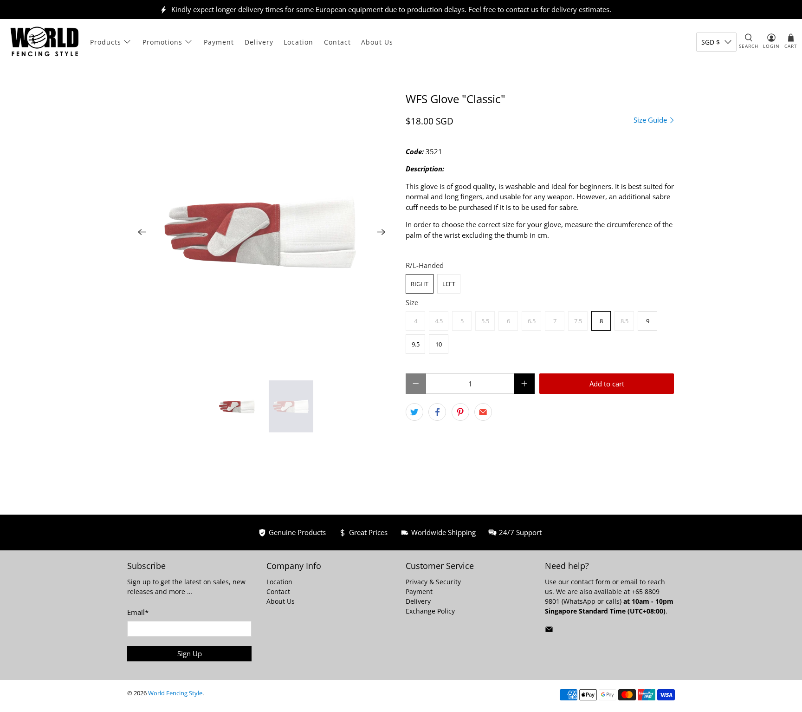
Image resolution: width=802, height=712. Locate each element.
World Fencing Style (175, 693)
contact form (590, 581)
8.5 (624, 321)
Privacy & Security (433, 581)
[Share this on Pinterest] (460, 412)
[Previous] (142, 232)
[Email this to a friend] (483, 412)
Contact (337, 42)
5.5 (485, 321)
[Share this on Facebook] (437, 412)
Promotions (162, 42)
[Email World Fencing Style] (549, 631)
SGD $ (710, 42)
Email (138, 612)
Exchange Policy (430, 611)
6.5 (532, 321)
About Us (377, 42)
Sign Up (189, 653)
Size (412, 302)
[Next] (381, 232)
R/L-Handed (425, 265)
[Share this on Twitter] (414, 412)
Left (448, 284)
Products (105, 42)
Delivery (259, 42)
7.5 (578, 321)
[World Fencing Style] (44, 42)
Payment (219, 42)
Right (419, 284)
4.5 (439, 321)
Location (298, 42)
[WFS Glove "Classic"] (261, 231)
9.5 (416, 344)
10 (438, 344)
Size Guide (651, 120)
